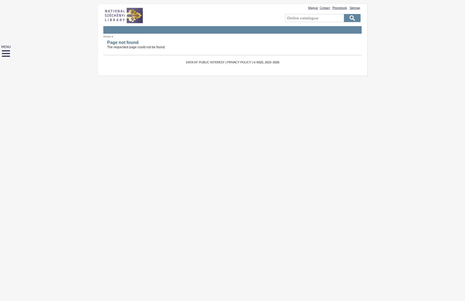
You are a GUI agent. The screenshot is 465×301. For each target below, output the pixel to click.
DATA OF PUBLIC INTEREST (205, 62)
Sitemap (355, 7)
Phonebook (339, 7)
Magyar (313, 7)
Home (107, 36)
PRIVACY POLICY (239, 62)
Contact (325, 7)
